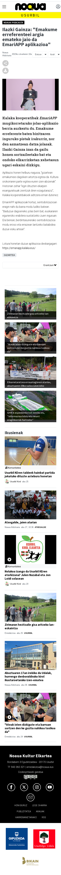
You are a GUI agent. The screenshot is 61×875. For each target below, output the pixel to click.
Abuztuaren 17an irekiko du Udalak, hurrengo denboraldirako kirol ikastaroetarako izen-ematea (28, 676)
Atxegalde (40, 527)
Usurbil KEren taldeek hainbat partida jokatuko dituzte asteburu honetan (30, 474)
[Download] (5, 70)
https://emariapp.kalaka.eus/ (19, 248)
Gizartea (9, 255)
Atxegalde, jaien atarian (21, 522)
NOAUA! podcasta (13, 22)
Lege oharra (39, 805)
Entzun (38, 54)
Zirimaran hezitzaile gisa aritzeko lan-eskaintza (29, 626)
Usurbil (30, 15)
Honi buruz (20, 805)
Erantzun (48, 265)
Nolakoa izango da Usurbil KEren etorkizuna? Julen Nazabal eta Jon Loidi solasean (28, 574)
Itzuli (52, 54)
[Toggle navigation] (4, 6)
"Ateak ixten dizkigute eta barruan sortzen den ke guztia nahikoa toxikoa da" (30, 728)
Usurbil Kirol (16, 481)
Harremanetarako (26, 817)
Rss (44, 817)
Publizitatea (24, 811)
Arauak (40, 811)
